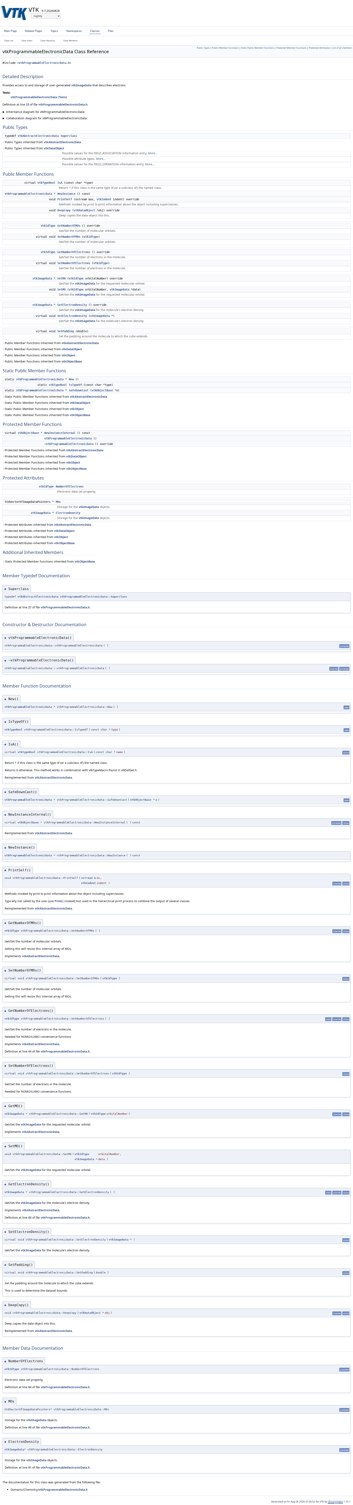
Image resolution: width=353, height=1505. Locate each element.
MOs (58, 501)
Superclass (69, 135)
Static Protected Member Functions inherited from (50, 561)
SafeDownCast (78, 390)
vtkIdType (48, 225)
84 (29, 1387)
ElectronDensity (68, 512)
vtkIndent (104, 199)
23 (27, 104)
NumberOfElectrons (70, 486)
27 (29, 607)
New (71, 379)
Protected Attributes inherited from (48, 525)
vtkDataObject (54, 148)
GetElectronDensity (72, 304)
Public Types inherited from (43, 142)
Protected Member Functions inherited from (54, 450)
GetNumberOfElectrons (73, 252)
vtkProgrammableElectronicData (28, 193)
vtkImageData (81, 85)
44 (29, 1051)
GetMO (61, 278)
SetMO (61, 289)
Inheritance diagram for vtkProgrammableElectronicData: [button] (43, 112)
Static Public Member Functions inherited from (56, 396)
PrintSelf (64, 199)
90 (29, 1427)
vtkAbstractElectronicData (38, 135)
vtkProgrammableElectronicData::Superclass (93, 596)
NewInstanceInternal (59, 433)
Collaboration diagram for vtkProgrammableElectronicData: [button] (44, 118)
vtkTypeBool (46, 182)
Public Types (203, 47)
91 (29, 1467)
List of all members (342, 47)
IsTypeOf (75, 384)
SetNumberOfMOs (68, 236)
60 (29, 1217)
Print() (59, 901)
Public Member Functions (225, 47)
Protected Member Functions (291, 47)
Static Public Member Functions (257, 47)
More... (153, 153)
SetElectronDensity (72, 315)
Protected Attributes (319, 47)
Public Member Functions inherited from (52, 343)
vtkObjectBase (71, 361)
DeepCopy (63, 210)
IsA (59, 182)
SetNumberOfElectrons (73, 263)
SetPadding (65, 331)
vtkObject (68, 355)
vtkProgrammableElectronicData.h (44, 62)
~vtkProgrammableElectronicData (68, 444)
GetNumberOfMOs (68, 225)
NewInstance (66, 193)
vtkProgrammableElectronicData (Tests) (39, 97)
